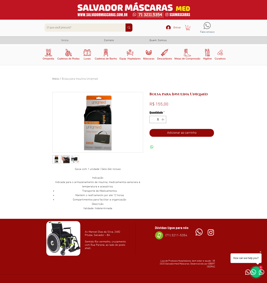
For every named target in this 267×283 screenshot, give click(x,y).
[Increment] (163, 119)
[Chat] (199, 232)
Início (55, 79)
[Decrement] (152, 119)
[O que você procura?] (129, 27)
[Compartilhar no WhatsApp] (152, 147)
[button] (188, 27)
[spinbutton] (158, 119)
